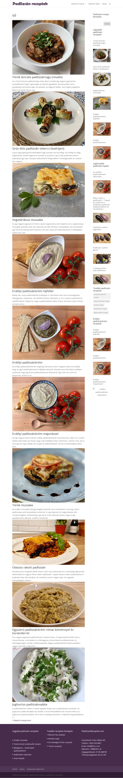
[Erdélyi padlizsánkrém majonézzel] (102, 395)
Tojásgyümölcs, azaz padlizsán (99, 269)
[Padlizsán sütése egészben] (102, 242)
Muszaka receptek (99, 305)
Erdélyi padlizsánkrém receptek (100, 296)
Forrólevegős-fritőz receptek (60, 742)
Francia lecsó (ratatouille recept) (27, 744)
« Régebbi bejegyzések (21, 720)
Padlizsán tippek (94, 4)
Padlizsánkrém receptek (100, 309)
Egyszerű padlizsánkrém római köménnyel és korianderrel (43, 631)
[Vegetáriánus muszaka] (102, 108)
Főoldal (14, 769)
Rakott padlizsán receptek (101, 312)
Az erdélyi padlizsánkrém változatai (99, 174)
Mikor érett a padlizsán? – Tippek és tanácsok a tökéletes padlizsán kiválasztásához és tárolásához (101, 203)
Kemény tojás (53, 738)
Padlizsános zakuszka (22, 754)
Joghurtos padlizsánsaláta (29, 704)
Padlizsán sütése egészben (100, 228)
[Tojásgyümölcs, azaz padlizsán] (102, 283)
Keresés (107, 24)
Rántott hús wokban (56, 735)
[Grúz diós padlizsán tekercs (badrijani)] (102, 84)
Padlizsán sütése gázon (100, 248)
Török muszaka (22, 505)
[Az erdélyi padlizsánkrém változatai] (102, 192)
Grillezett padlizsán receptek (101, 301)
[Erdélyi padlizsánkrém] (102, 158)
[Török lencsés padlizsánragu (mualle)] (102, 61)
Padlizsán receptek (77, 4)
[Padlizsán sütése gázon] (102, 262)
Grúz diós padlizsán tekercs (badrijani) (38, 148)
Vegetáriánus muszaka (27, 220)
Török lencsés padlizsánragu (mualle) (37, 77)
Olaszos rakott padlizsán (29, 567)
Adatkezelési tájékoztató (35, 769)
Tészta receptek (55, 746)
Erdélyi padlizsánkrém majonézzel (35, 434)
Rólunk (104, 4)
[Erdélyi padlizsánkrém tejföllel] (102, 134)
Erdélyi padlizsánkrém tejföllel (32, 291)
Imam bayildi (19, 758)
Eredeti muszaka (20, 740)
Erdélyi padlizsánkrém (27, 362)
